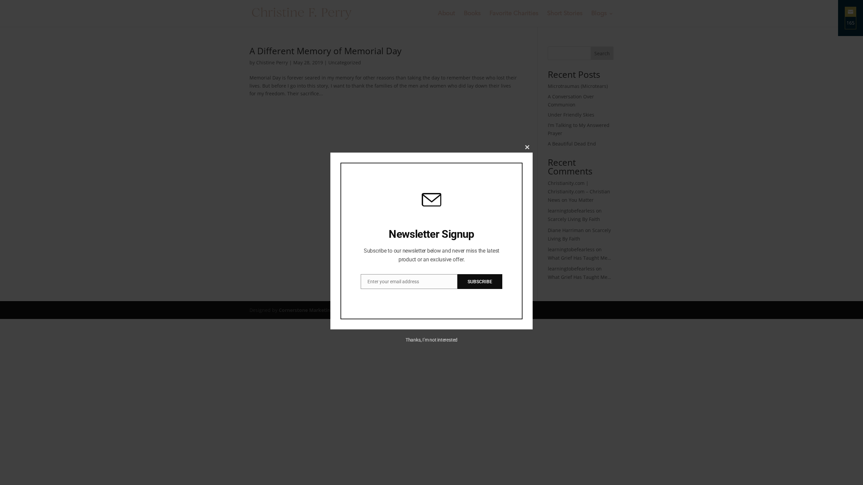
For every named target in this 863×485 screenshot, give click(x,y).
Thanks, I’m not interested (431, 340)
